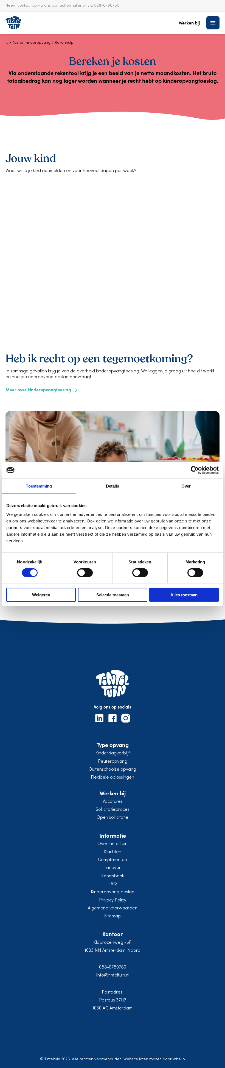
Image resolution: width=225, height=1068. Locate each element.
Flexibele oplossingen (112, 777)
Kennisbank (112, 876)
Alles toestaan (184, 594)
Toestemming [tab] (39, 486)
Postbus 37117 (112, 1000)
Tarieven (113, 868)
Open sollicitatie (112, 817)
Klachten (112, 852)
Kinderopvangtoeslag (112, 892)
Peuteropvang (112, 761)
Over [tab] (186, 486)
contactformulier (66, 5)
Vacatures (113, 801)
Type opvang (113, 744)
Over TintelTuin (112, 844)
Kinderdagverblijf (112, 753)
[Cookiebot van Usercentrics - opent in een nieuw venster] (195, 470)
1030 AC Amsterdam (112, 1008)
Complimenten (112, 860)
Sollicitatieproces (113, 809)
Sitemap (112, 916)
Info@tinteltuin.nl (112, 975)
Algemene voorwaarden (112, 908)
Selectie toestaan (112, 594)
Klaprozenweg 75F (112, 942)
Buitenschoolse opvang (112, 769)
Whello (179, 1059)
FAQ (112, 884)
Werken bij (189, 23)
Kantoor (112, 933)
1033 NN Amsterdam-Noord (112, 950)
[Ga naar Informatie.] (6, 43)
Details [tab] (112, 486)
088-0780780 (112, 967)
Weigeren (41, 594)
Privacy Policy (112, 900)
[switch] (85, 572)
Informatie (112, 835)
